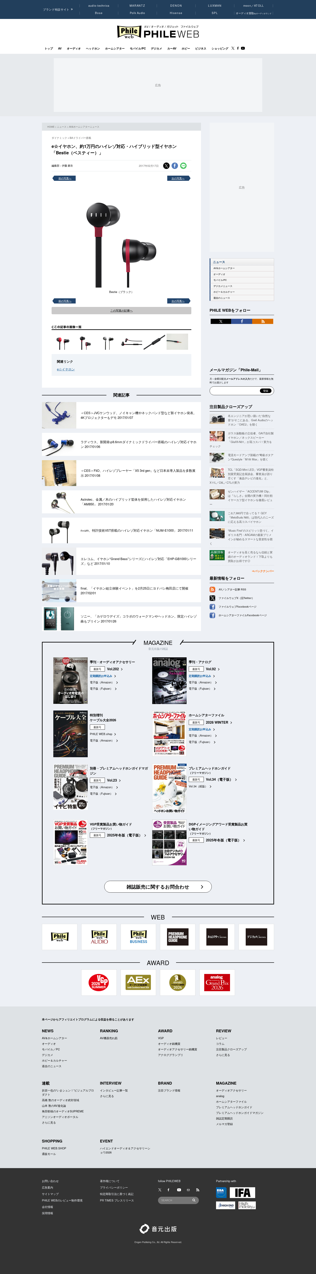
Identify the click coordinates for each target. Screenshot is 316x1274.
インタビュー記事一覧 (114, 1090)
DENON (176, 6)
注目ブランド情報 (169, 1090)
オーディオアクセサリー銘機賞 (177, 1049)
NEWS (48, 1031)
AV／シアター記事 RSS (232, 589)
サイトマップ (50, 1194)
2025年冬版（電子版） (124, 835)
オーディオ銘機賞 (169, 1044)
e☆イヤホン (66, 369)
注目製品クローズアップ (231, 406)
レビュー (221, 1038)
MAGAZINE (158, 642)
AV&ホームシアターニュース (84, 126)
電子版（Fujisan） (101, 688)
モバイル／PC (51, 1049)
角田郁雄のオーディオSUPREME (63, 1111)
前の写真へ (64, 178)
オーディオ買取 (254, 13)
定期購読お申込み (101, 676)
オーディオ (74, 48)
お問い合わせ (50, 1181)
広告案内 (47, 1187)
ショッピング (220, 48)
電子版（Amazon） (102, 682)
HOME (50, 126)
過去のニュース (221, 297)
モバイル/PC (138, 48)
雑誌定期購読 (224, 1118)
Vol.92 (211, 668)
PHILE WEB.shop (101, 734)
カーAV (171, 48)
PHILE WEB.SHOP (54, 1148)
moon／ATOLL (253, 6)
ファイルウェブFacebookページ (237, 606)
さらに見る (223, 1055)
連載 (46, 1083)
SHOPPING (52, 1141)
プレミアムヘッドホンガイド (234, 1107)
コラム (220, 1044)
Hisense (176, 13)
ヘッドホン (93, 48)
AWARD (165, 1031)
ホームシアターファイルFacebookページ (243, 615)
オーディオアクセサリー (231, 1090)
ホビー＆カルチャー (224, 291)
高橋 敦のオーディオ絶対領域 (60, 1100)
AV (60, 48)
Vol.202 (113, 668)
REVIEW (223, 1031)
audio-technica (99, 6)
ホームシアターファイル (231, 1101)
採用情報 (47, 1213)
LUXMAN (214, 6)
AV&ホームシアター (224, 268)
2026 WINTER (217, 722)
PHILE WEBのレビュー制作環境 (62, 1200)
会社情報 (47, 1207)
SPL (215, 13)
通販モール (49, 1154)
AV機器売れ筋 (109, 1038)
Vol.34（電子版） (219, 779)
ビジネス (200, 48)
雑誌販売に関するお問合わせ (158, 886)
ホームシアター (115, 48)
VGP (161, 1038)
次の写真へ (178, 178)
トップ (48, 48)
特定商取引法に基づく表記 (116, 1194)
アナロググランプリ (170, 1055)
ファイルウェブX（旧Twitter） (236, 598)
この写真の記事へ (121, 310)
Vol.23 (112, 780)
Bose (99, 13)
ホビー (186, 48)
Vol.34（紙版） (198, 786)
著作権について (110, 1181)
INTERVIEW (110, 1083)
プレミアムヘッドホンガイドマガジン (240, 1113)
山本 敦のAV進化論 (54, 1106)
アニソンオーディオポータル (60, 1117)
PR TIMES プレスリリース (117, 1200)
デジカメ (156, 48)
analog (220, 1096)
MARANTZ (137, 6)
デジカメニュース (222, 286)
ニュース (61, 126)
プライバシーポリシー (114, 1187)
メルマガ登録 (224, 1124)
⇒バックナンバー (263, 571)
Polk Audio (137, 13)
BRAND (165, 1083)
